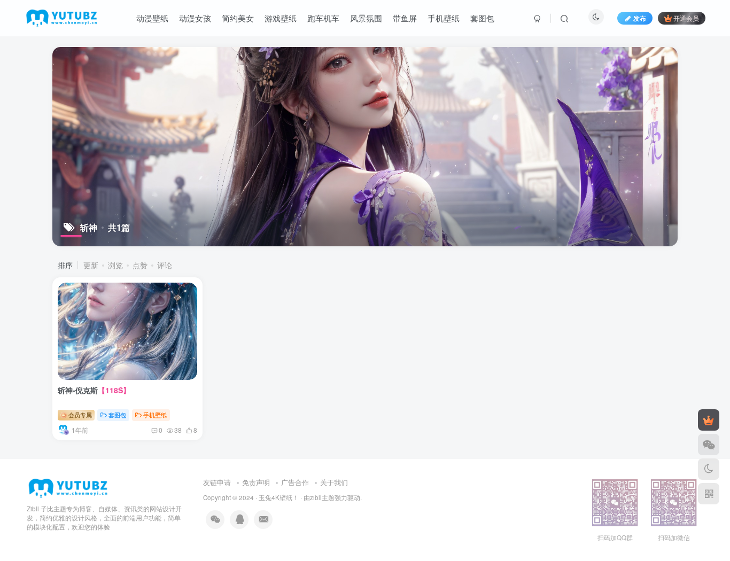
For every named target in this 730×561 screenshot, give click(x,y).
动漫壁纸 (152, 18)
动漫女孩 (195, 18)
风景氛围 (366, 18)
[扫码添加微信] (708, 444)
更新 (90, 265)
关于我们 (334, 482)
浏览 (115, 265)
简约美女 (238, 18)
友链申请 (217, 482)
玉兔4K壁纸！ (279, 497)
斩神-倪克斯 (94, 390)
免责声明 (256, 482)
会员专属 (79, 414)
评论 (164, 265)
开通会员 (686, 17)
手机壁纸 (444, 18)
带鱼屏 (405, 18)
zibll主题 (322, 497)
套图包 (482, 18)
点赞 (140, 265)
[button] (125, 377)
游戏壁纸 (281, 18)
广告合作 (295, 482)
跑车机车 (323, 18)
